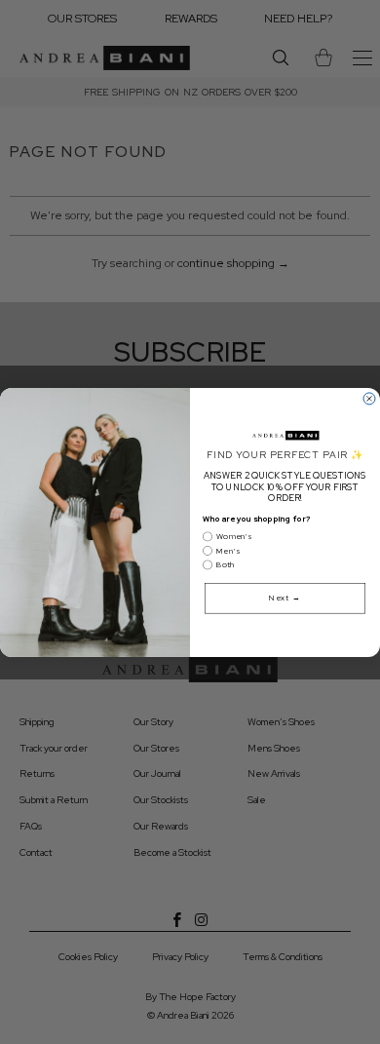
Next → (285, 598)
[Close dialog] (369, 399)
